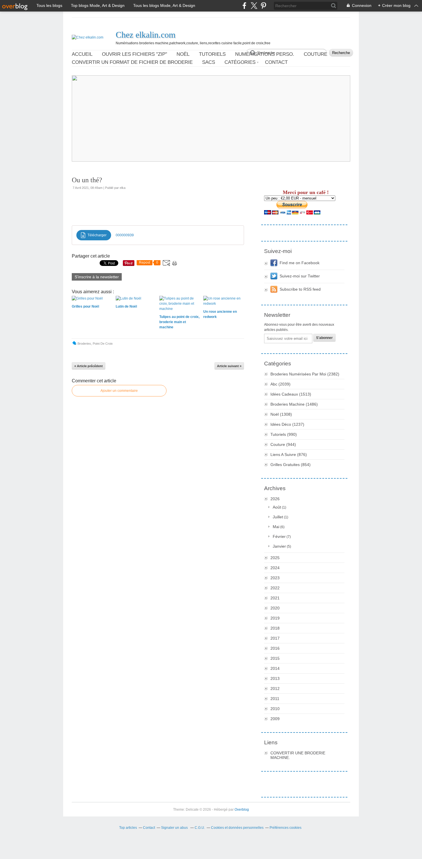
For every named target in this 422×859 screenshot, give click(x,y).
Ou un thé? (87, 180)
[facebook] (244, 5)
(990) (283, 434)
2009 (275, 718)
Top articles (128, 828)
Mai (276, 526)
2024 (275, 567)
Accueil (82, 54)
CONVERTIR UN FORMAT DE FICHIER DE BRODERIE (132, 62)
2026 (275, 498)
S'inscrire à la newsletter (97, 277)
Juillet (278, 517)
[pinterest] (263, 5)
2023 (275, 578)
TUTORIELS (212, 54)
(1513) (290, 394)
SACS (208, 62)
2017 (275, 638)
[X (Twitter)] (254, 5)
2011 (274, 698)
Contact (276, 62)
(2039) (280, 384)
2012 (275, 688)
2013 (275, 678)
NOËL (183, 54)
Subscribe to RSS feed (300, 289)
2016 (275, 648)
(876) (288, 454)
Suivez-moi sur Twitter (300, 276)
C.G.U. (200, 828)
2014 (275, 668)
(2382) (304, 374)
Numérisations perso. (264, 54)
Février (279, 536)
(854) (290, 464)
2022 (275, 588)
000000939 (125, 235)
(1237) (287, 424)
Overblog (242, 810)
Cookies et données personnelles (237, 828)
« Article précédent (88, 366)
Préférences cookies (285, 828)
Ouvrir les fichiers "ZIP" (134, 54)
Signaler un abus (175, 828)
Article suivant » (229, 366)
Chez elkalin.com (145, 34)
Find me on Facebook (300, 262)
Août (277, 507)
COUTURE (315, 54)
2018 (275, 628)
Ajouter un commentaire (119, 391)
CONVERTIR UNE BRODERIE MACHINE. (297, 755)
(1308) (281, 414)
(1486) (294, 404)
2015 (275, 658)
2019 (275, 618)
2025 (275, 557)
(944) (283, 444)
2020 (275, 608)
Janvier (279, 546)
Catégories (239, 62)
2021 (275, 598)
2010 (275, 708)
